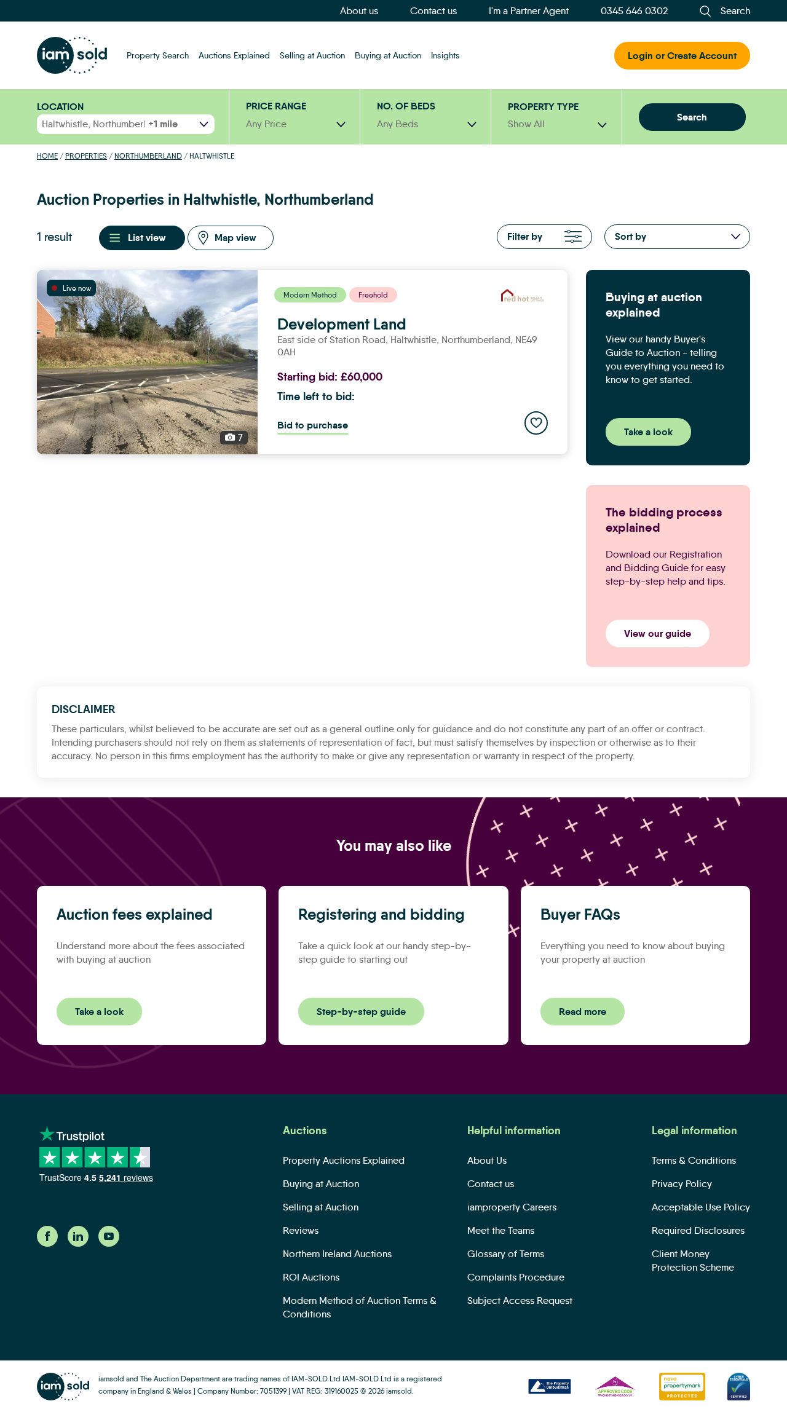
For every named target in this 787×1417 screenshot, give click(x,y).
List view (147, 237)
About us (359, 11)
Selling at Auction (312, 55)
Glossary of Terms (505, 1254)
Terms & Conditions (694, 1160)
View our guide (657, 633)
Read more (582, 1011)
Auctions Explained (234, 55)
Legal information (694, 1130)
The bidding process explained (664, 519)
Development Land (341, 324)
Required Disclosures (698, 1230)
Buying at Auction (388, 55)
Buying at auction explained (654, 304)
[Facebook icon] (47, 1243)
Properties (86, 155)
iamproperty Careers (511, 1207)
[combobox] (557, 124)
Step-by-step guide (361, 1011)
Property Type (543, 106)
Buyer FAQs (580, 914)
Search (692, 117)
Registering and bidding (381, 914)
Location (60, 106)
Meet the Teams (500, 1230)
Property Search (158, 55)
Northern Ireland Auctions (337, 1254)
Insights (445, 55)
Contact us (433, 11)
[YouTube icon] (108, 1243)
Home (47, 155)
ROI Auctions (311, 1277)
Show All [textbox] (526, 124)
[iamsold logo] (72, 55)
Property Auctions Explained (344, 1160)
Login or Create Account (682, 55)
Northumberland (148, 155)
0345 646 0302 (634, 11)
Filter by (524, 236)
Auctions (305, 1130)
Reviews (300, 1230)
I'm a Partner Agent (529, 11)
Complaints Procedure (515, 1277)
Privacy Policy (682, 1184)
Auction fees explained (135, 914)
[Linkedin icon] (78, 1243)
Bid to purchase (312, 425)
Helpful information (514, 1130)
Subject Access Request (519, 1300)
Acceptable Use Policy (701, 1207)
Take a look (648, 431)
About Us (487, 1160)
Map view (235, 237)
